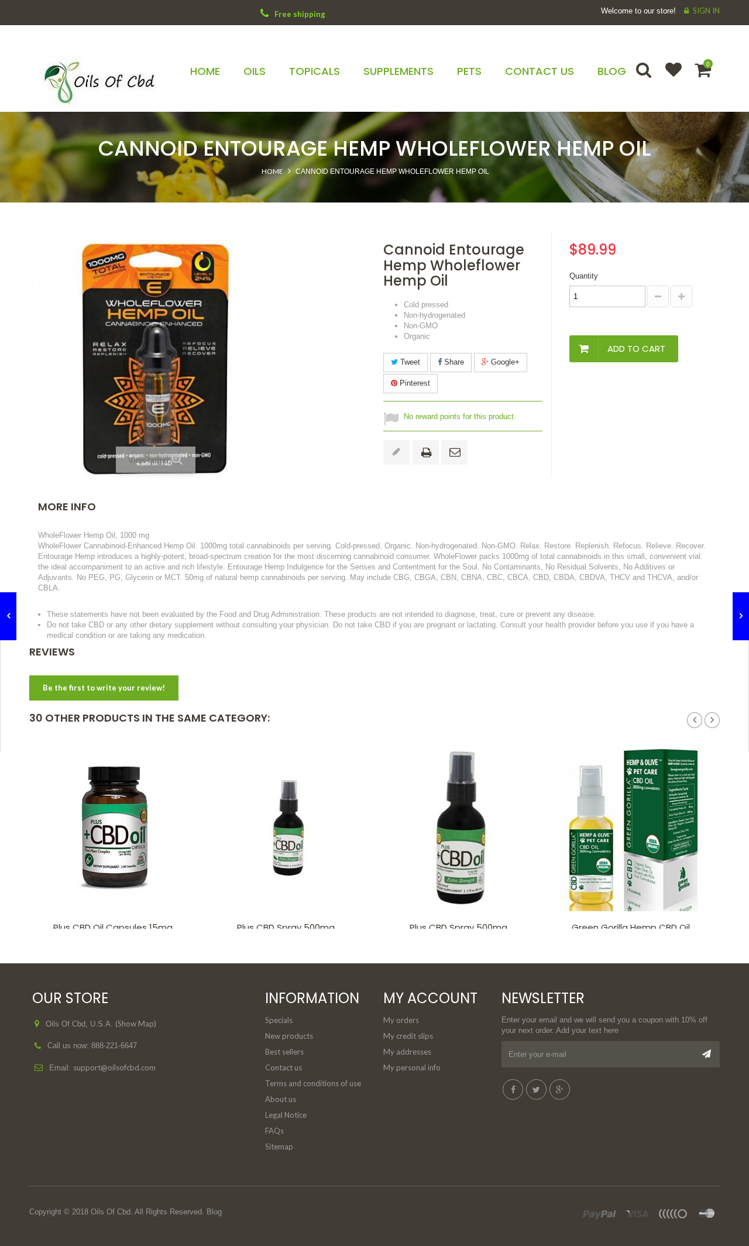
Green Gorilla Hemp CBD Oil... (633, 927)
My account (430, 998)
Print (428, 453)
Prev (694, 720)
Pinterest (413, 383)
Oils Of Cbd (110, 1211)
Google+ (504, 362)
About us (280, 1099)
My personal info (412, 1067)
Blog (214, 1211)
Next (712, 720)
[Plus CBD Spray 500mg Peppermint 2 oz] (288, 828)
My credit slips (408, 1036)
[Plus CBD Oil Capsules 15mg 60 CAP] (115, 828)
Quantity (583, 276)
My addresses (407, 1051)
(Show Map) (135, 1023)
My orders (401, 1020)
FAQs (274, 1130)
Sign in (706, 10)
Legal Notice (286, 1115)
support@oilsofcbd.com (114, 1067)
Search (645, 77)
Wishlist (668, 77)
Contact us (283, 1067)
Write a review (396, 452)
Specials (279, 1020)
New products (289, 1036)
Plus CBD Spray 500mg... (288, 927)
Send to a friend (456, 453)
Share (453, 362)
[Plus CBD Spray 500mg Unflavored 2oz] (460, 828)
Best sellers (284, 1051)
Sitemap (279, 1146)
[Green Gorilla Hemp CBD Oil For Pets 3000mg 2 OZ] (633, 828)
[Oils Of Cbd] (109, 78)
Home (272, 171)
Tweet (409, 362)
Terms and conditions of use (313, 1083)
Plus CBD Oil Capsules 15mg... (115, 927)
